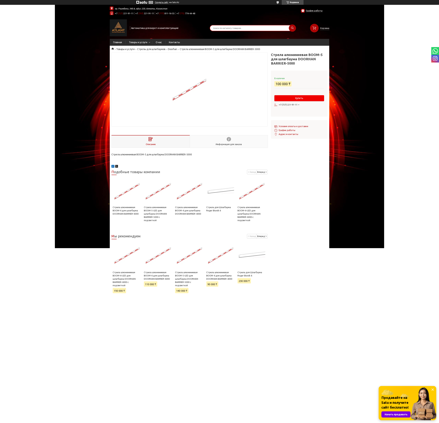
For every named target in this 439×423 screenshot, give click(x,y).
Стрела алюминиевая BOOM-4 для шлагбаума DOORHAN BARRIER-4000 (188, 210)
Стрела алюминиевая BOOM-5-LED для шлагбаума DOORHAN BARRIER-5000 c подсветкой (155, 213)
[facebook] (112, 166)
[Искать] (292, 28)
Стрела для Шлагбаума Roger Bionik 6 (250, 274)
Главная (117, 42)
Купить (299, 98)
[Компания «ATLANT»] (118, 27)
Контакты (174, 42)
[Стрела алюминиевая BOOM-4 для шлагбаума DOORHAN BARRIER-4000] (189, 191)
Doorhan (172, 49)
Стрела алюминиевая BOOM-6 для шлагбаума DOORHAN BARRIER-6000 (126, 210)
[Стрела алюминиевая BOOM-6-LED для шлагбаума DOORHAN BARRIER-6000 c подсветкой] (252, 191)
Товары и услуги (138, 42)
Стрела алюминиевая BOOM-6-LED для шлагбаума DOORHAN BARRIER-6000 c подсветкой (249, 213)
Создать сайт (161, 2)
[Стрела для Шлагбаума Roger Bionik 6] (220, 191)
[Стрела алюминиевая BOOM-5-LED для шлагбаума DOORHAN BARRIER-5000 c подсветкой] (158, 191)
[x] (116, 166)
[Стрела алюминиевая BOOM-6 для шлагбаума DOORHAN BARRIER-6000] (127, 191)
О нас (159, 42)
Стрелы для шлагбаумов (151, 49)
